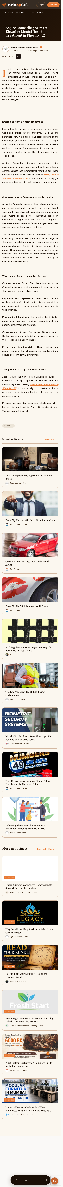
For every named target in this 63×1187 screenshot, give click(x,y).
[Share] (45, 1180)
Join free (53, 4)
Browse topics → (51, 440)
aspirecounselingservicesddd (25, 47)
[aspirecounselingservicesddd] (5, 49)
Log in (41, 4)
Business (14, 12)
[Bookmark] (37, 1180)
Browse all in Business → (47, 849)
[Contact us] (54, 1180)
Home (5, 12)
